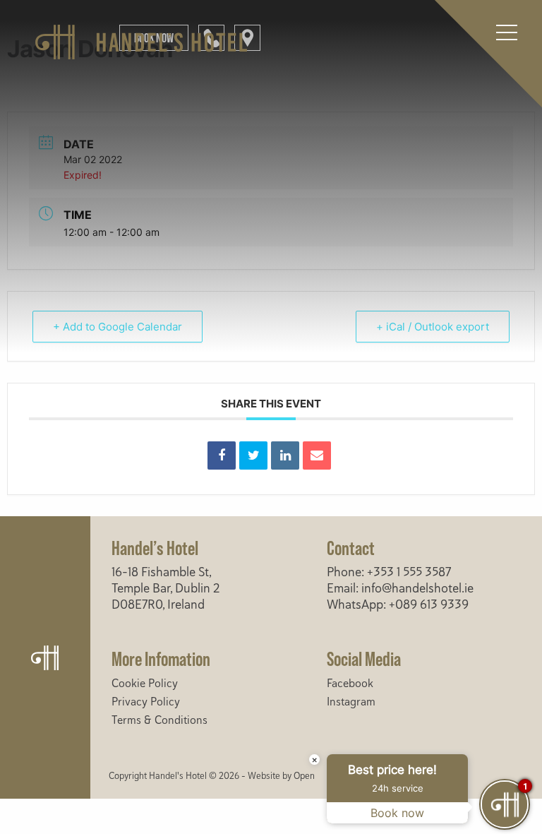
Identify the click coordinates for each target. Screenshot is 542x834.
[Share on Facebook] (221, 455)
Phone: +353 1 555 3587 (389, 572)
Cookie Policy (145, 684)
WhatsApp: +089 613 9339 (398, 604)
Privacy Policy (146, 702)
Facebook (350, 684)
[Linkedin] (285, 455)
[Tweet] (253, 455)
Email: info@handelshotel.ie (400, 588)
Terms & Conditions (159, 720)
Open (304, 776)
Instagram (351, 702)
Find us (247, 37)
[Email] (317, 455)
